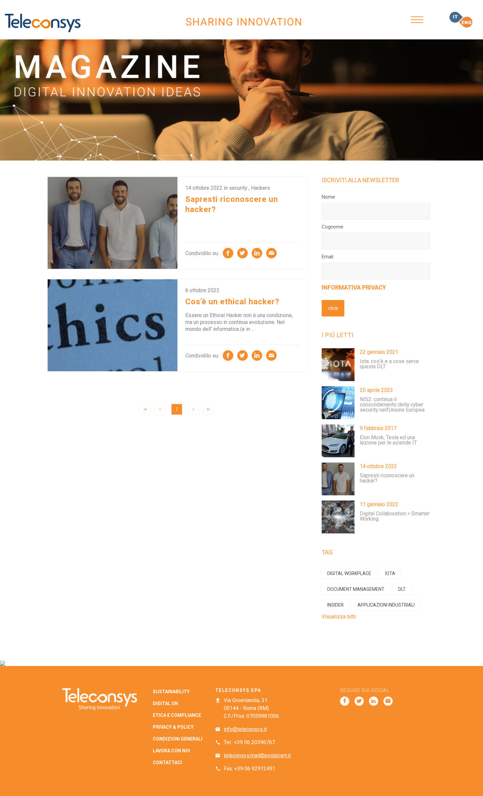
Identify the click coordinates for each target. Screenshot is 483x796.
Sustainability (171, 691)
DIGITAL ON (165, 703)
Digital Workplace (349, 573)
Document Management (355, 589)
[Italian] (456, 17)
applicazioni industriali (386, 605)
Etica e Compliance (177, 715)
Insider (335, 605)
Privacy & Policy (173, 727)
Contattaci (167, 762)
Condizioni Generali (177, 739)
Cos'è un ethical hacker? (232, 301)
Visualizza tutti (339, 616)
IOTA (390, 573)
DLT (402, 589)
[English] (466, 22)
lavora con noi (171, 750)
